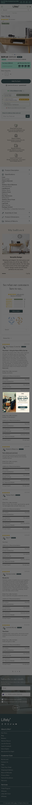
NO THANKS (22, 409)
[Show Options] (27, 404)
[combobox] (22, 404)
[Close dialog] (28, 392)
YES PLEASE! (22, 407)
